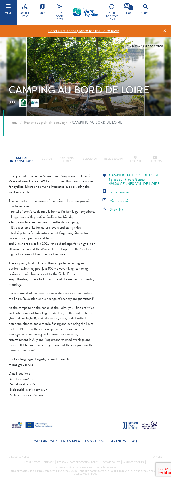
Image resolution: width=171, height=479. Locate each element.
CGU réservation (106, 467)
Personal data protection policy (78, 462)
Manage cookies (133, 462)
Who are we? (45, 441)
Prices (47, 159)
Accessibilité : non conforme (73, 467)
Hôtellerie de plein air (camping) (44, 122)
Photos (155, 159)
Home (13, 122)
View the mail (115, 200)
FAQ (134, 441)
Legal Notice (32, 462)
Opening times (67, 159)
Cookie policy (111, 462)
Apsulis (157, 457)
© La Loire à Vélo (19, 457)
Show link (112, 209)
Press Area (70, 441)
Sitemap (49, 462)
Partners (117, 441)
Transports (113, 159)
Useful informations (21, 159)
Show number (115, 192)
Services (90, 159)
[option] (83, 31)
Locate (136, 159)
